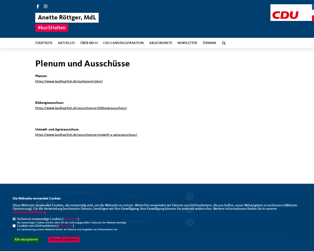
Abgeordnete (160, 43)
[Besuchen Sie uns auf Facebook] (37, 7)
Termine (209, 43)
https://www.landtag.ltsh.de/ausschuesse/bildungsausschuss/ (81, 108)
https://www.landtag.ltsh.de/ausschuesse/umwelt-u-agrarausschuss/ (86, 135)
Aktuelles (66, 43)
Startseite (44, 43)
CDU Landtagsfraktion (123, 43)
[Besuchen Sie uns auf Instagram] (45, 7)
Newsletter (187, 43)
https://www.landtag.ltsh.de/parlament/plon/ (69, 81)
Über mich (89, 43)
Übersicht (70, 219)
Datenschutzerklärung (29, 212)
